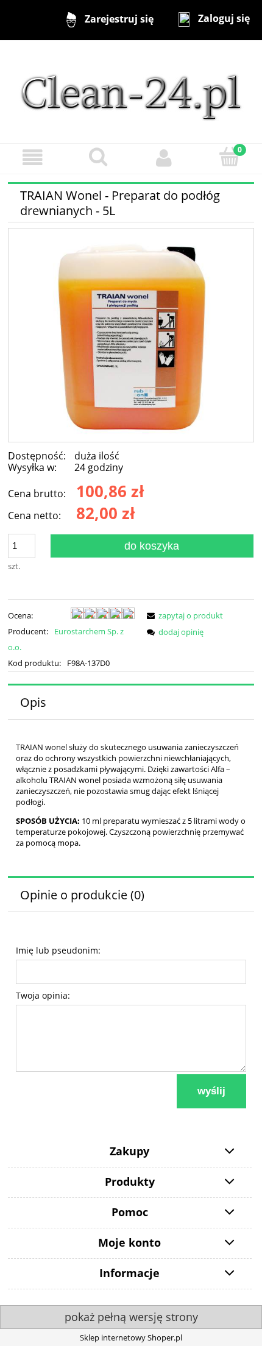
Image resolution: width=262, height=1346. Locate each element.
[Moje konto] (164, 158)
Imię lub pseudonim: (58, 950)
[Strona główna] (131, 91)
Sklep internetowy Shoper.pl (131, 1337)
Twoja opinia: (43, 995)
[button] (33, 158)
